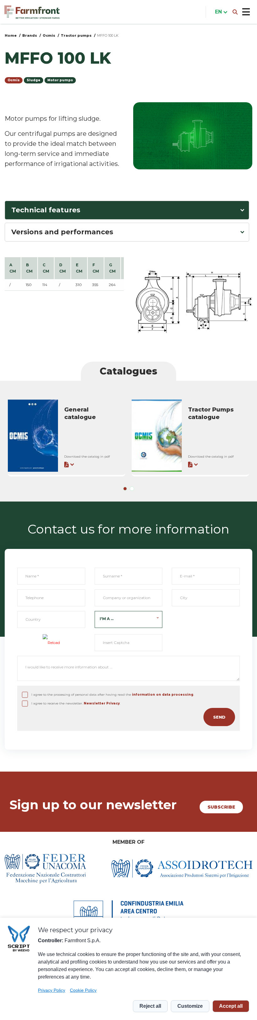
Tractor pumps (76, 35)
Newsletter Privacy (102, 703)
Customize (190, 1006)
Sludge (33, 80)
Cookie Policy (83, 990)
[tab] (125, 488)
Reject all (150, 1006)
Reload (54, 642)
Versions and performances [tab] (62, 232)
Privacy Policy (51, 990)
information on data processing (162, 695)
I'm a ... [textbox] (106, 618)
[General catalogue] (66, 435)
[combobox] (129, 619)
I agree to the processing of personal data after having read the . (112, 695)
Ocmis (49, 35)
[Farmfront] (32, 12)
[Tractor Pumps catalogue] (190, 435)
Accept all (231, 1006)
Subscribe (221, 807)
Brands (29, 35)
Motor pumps (60, 80)
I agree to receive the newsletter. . (75, 703)
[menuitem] (219, 12)
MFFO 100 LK (107, 35)
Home (11, 35)
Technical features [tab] (45, 210)
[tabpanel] (66, 436)
